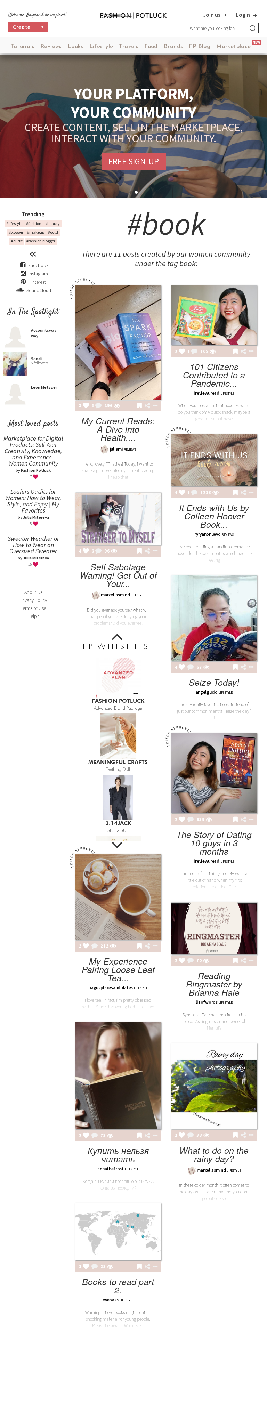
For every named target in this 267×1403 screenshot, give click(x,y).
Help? (33, 616)
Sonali (36, 358)
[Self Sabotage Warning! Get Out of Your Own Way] (118, 519)
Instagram (38, 274)
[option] (118, 682)
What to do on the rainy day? (214, 1154)
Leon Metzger (44, 387)
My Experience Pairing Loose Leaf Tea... (118, 969)
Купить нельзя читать (118, 1154)
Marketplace (233, 46)
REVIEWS (130, 449)
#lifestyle (14, 223)
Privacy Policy (33, 600)
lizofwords (207, 1002)
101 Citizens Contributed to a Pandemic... (214, 374)
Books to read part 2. (118, 1285)
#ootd (53, 232)
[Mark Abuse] (153, 406)
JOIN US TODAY (133, 161)
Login (243, 14)
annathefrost (110, 1169)
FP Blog (199, 46)
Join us (211, 14)
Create (28, 26)
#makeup (35, 232)
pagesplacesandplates (110, 988)
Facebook (38, 265)
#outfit (17, 240)
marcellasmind (115, 595)
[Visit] (117, 406)
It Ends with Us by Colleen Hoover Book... (214, 515)
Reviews (51, 46)
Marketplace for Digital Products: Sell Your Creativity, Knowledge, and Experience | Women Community (33, 450)
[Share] (147, 406)
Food (151, 46)
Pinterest (36, 282)
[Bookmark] (139, 406)
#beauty (52, 223)
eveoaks (111, 1300)
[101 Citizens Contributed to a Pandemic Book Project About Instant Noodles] (214, 315)
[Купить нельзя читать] (118, 1075)
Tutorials (22, 46)
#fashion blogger (40, 240)
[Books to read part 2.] (118, 1231)
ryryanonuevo (207, 534)
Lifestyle (101, 46)
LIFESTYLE (227, 393)
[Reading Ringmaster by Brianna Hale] (214, 928)
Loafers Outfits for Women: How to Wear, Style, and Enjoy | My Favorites (33, 500)
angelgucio (207, 692)
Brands (173, 46)
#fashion (33, 223)
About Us (33, 592)
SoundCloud (38, 290)
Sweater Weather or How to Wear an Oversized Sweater (33, 544)
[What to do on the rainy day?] (214, 1086)
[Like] (86, 406)
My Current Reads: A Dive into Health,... (118, 428)
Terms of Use (33, 608)
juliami (116, 449)
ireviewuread (206, 393)
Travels (128, 46)
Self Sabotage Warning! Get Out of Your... (118, 575)
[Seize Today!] (214, 618)
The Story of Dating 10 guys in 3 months (214, 842)
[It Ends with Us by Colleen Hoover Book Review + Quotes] (214, 460)
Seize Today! (214, 682)
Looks (75, 46)
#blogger (15, 232)
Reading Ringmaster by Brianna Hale (214, 983)
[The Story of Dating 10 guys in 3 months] (214, 773)
